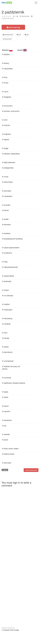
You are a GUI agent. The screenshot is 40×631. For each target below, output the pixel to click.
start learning (14, 27)
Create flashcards (31, 470)
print (19, 34)
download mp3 (8, 34)
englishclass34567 (8, 18)
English (5, 470)
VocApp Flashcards (8, 628)
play (27, 34)
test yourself (7, 39)
